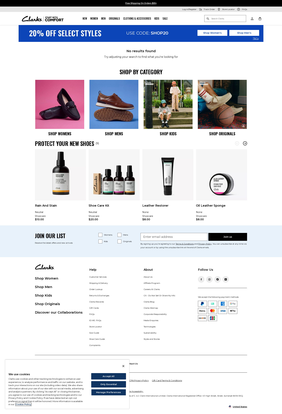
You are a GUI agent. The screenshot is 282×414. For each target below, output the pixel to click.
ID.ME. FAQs (95, 320)
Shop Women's (212, 32)
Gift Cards (94, 308)
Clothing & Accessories (137, 18)
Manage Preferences (108, 392)
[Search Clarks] (225, 18)
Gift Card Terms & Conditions (167, 380)
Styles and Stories (152, 339)
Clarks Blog (149, 301)
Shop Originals (47, 304)
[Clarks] (42, 18)
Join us (228, 236)
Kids (156, 18)
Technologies (150, 326)
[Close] (123, 366)
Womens (108, 235)
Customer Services (98, 277)
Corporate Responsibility (155, 314)
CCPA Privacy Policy (138, 380)
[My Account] (252, 18)
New (85, 18)
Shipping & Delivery (98, 283)
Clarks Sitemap (151, 308)
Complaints (94, 345)
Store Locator (95, 326)
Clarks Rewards (96, 301)
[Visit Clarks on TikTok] (217, 279)
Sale (165, 18)
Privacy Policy (205, 244)
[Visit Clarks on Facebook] (201, 279)
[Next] (245, 143)
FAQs (91, 314)
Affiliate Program (152, 283)
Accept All (108, 376)
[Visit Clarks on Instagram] (209, 279)
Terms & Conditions (185, 244)
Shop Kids (43, 295)
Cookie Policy (23, 404)
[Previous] (237, 143)
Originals (114, 18)
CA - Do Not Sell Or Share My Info (159, 295)
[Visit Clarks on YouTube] (225, 279)
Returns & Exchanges (99, 295)
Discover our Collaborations (59, 312)
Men (103, 18)
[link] (60, 187)
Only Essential (108, 384)
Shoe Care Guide (97, 339)
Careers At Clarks (152, 289)
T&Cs (255, 38)
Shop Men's (244, 32)
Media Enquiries (151, 320)
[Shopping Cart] (260, 18)
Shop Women (46, 278)
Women (94, 18)
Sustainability (150, 333)
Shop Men (43, 287)
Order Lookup (95, 289)
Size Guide (94, 333)
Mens (125, 235)
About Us (148, 277)
